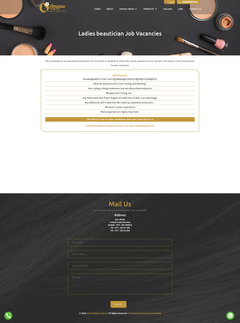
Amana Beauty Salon (96, 313)
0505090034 (190, 2)
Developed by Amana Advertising (145, 313)
